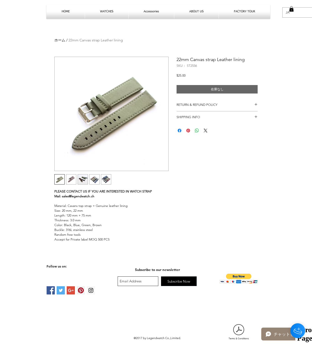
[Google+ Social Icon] (71, 290)
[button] (291, 9)
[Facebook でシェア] (179, 130)
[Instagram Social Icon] (91, 290)
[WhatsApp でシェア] (197, 130)
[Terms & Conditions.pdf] (238, 330)
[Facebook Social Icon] (51, 290)
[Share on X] (205, 130)
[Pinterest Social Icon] (81, 290)
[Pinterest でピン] (188, 130)
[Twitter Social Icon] (61, 290)
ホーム (59, 40)
